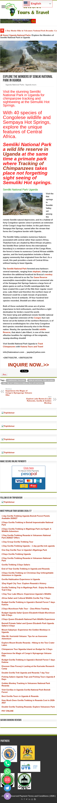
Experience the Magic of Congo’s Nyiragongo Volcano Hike (19, 392)
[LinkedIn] (29, 799)
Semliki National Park (17, 268)
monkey (48, 274)
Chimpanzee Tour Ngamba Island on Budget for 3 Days (27, 649)
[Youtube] (32, 799)
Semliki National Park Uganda (41, 380)
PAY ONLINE (8, 711)
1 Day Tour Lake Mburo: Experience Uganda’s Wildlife (26, 594)
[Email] (7, 779)
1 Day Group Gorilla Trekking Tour (17, 542)
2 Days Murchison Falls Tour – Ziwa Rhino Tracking (25, 609)
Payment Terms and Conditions (34, 796)
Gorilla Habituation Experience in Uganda (21, 579)
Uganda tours (30, 85)
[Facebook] (24, 799)
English (35, 3)
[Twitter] (27, 799)
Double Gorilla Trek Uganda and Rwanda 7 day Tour (25, 673)
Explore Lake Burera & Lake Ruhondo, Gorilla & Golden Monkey (38, 400)
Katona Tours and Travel (32, 346)
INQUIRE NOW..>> (28, 364)
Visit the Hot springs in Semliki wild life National (23, 383)
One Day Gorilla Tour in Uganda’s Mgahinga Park (24, 550)
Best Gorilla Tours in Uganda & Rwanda (20, 696)
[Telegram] (7, 788)
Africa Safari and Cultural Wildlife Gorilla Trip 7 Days (26, 598)
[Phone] (7, 763)
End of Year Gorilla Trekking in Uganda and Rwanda (26, 569)
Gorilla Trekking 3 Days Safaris (16, 565)
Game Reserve (40, 277)
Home (5, 35)
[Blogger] (35, 799)
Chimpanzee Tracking (16, 380)
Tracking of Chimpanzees (23, 166)
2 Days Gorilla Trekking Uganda (16, 554)
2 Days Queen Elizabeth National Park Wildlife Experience (28, 619)
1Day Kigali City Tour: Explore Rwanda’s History (24, 583)
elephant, (37, 271)
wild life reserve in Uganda (25, 151)
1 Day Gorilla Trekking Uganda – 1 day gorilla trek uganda (28, 546)
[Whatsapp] (7, 771)
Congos (37, 318)
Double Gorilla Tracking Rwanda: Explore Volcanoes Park (28, 707)
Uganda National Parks (20, 35)
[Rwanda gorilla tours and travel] (18, 21)
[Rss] (22, 799)
